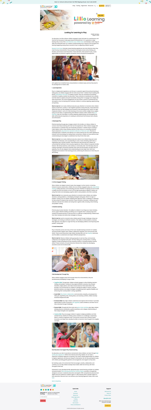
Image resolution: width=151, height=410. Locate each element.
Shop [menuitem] (74, 5)
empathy (89, 233)
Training (75, 399)
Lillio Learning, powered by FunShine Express (72, 371)
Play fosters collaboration (67, 294)
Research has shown (57, 48)
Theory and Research (76, 404)
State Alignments (75, 397)
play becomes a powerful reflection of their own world (75, 131)
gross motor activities (82, 307)
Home (75, 391)
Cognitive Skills (58, 282)
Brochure (75, 393)
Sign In (108, 5)
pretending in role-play (61, 94)
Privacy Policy (108, 395)
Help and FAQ (108, 391)
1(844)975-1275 (107, 398)
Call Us (102, 5)
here (53, 378)
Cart (97, 6)
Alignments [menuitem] (84, 5)
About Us (109, 393)
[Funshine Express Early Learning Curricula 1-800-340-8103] (51, 7)
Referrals (75, 401)
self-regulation (76, 302)
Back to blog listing (56, 381)
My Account (75, 402)
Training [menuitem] (78, 5)
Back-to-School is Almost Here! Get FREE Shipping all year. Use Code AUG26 (75, 2)
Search (95, 6)
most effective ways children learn (75, 42)
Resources (90, 5)
